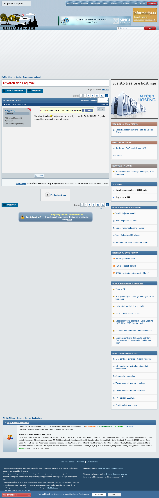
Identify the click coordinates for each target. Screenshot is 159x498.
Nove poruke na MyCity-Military (127, 283)
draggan (9, 110)
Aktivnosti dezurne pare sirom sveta (132, 242)
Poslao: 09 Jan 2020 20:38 (16, 104)
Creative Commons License (116, 474)
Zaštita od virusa (117, 468)
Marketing (152, 3)
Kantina (105, 3)
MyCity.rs (106, 468)
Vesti (100, 468)
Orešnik (119, 155)
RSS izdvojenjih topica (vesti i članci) (132, 273)
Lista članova (125, 3)
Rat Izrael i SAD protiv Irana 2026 (131, 148)
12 (106, 96)
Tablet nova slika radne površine (130, 383)
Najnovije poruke (68, 462)
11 (102, 96)
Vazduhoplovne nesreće (126, 220)
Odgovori (36, 90)
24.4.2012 (105, 90)
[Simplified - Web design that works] (123, 476)
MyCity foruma (53, 488)
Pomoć (142, 3)
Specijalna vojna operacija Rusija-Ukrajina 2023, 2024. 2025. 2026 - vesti (134, 322)
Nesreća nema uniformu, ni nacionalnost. (134, 330)
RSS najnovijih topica (125, 258)
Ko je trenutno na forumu (18, 423)
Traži (135, 3)
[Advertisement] (79, 54)
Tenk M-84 (120, 289)
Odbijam (114, 494)
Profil (41, 176)
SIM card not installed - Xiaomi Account (133, 359)
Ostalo (18, 77)
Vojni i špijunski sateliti (126, 213)
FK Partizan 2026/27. (125, 398)
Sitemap (80, 462)
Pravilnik (114, 3)
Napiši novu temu (15, 90)
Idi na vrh (105, 209)
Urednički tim (92, 462)
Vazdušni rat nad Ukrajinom (128, 235)
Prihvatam (99, 494)
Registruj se (95, 3)
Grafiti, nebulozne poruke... (128, 405)
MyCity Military (72, 3)
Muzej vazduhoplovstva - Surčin (130, 228)
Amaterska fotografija (125, 376)
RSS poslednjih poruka (126, 266)
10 (97, 96)
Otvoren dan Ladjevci (32, 77)
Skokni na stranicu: (89, 100)
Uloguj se (84, 3)
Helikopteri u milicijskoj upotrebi (130, 306)
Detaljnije (129, 426)
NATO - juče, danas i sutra (127, 313)
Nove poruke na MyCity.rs (124, 353)
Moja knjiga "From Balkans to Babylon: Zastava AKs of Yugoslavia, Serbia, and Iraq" (133, 340)
